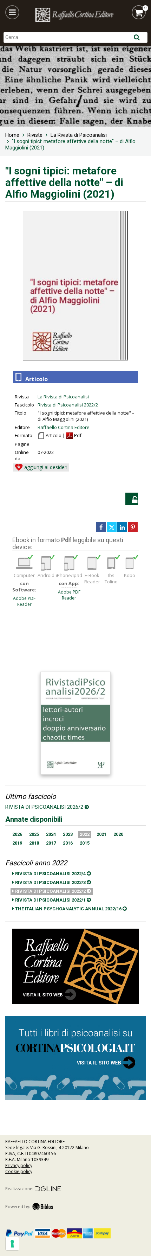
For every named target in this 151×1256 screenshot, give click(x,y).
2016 (68, 843)
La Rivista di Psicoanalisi (63, 396)
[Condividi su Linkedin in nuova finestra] (122, 527)
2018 (34, 843)
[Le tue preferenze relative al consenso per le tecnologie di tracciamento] (12, 1243)
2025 (34, 834)
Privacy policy (18, 1165)
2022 (85, 834)
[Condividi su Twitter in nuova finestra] (112, 527)
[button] (12, 12)
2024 (51, 834)
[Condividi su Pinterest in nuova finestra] (133, 527)
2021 (101, 834)
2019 (17, 843)
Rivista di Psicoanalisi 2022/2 (68, 405)
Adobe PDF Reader (24, 601)
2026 (17, 834)
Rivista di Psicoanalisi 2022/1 (50, 900)
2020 (118, 834)
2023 (68, 834)
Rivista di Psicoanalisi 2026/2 (45, 807)
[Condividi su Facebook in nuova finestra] (101, 527)
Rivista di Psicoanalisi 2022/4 (50, 873)
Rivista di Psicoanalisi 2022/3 (50, 882)
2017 (51, 843)
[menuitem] (12, 135)
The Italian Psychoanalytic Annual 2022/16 (68, 908)
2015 (85, 843)
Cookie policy (18, 1171)
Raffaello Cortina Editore (64, 427)
